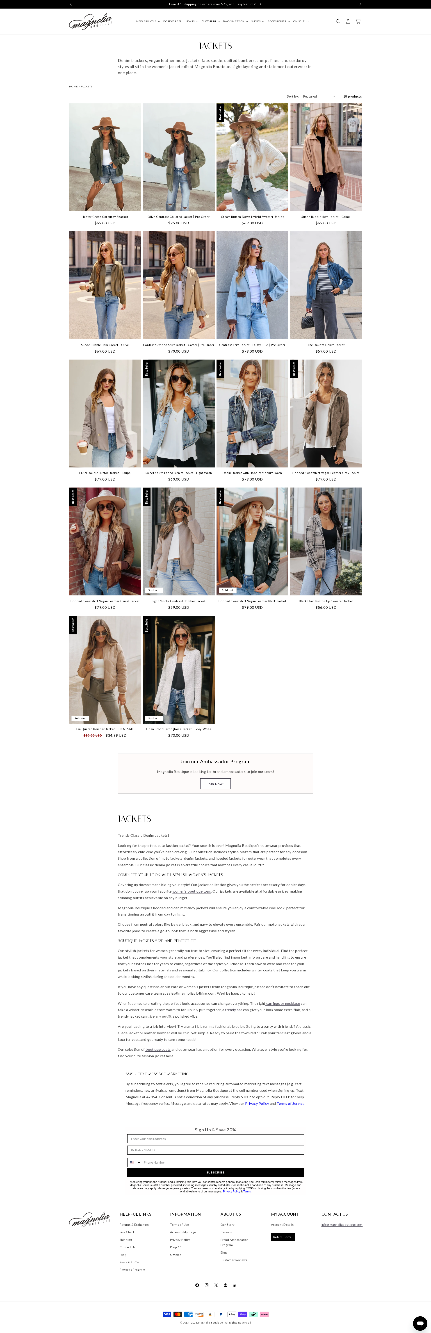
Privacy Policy (257, 716)
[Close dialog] (290, 617)
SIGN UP (255, 689)
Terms (270, 716)
